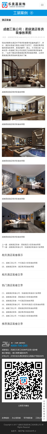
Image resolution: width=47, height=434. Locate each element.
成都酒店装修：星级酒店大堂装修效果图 (24, 244)
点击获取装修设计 (43, 410)
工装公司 (38, 417)
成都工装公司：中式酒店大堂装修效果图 (21, 262)
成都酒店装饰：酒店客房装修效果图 (20, 266)
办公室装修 (16, 417)
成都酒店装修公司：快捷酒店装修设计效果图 (26, 247)
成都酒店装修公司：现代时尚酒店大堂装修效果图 (25, 304)
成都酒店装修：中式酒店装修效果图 (20, 300)
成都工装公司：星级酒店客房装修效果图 (21, 308)
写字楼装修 (28, 417)
